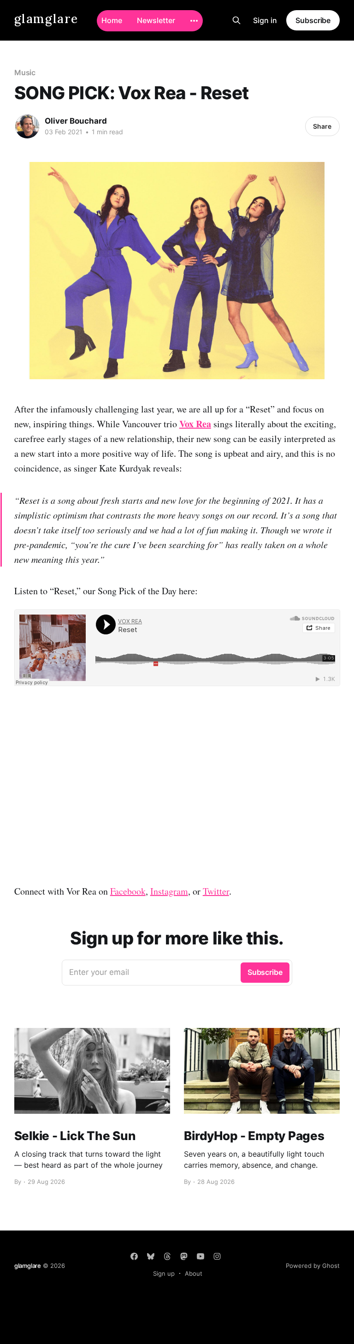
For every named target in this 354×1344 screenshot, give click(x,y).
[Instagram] (217, 1256)
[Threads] (167, 1256)
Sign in (265, 20)
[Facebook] (134, 1256)
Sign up (164, 1273)
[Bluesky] (150, 1256)
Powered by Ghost (313, 1265)
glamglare (46, 19)
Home (111, 20)
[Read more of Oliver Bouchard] (27, 126)
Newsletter (156, 20)
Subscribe (312, 20)
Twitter (216, 891)
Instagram (169, 891)
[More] (194, 21)
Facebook (128, 891)
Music (25, 72)
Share (322, 126)
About (193, 1273)
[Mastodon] (184, 1256)
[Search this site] (236, 20)
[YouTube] (200, 1256)
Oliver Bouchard (76, 120)
